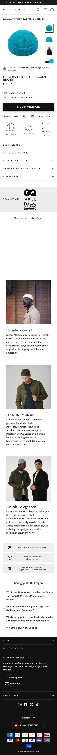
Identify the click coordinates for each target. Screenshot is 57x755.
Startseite (7, 19)
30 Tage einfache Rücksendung (22, 169)
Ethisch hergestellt (16, 161)
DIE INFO (8, 640)
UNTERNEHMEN (11, 695)
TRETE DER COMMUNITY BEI (17, 658)
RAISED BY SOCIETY (13, 648)
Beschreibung (11, 145)
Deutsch (26, 717)
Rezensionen (11, 176)
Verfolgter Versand (16, 153)
